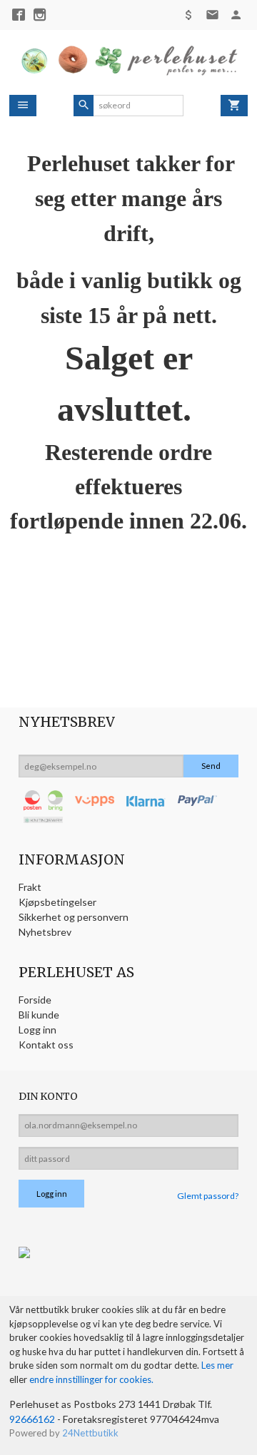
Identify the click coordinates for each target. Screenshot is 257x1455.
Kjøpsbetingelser (57, 902)
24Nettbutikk (90, 1433)
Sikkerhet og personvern (73, 917)
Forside (35, 1000)
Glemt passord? (207, 1195)
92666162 (32, 1419)
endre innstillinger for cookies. (91, 1379)
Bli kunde (39, 1015)
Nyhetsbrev (45, 932)
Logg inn (37, 1029)
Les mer (217, 1365)
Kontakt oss (46, 1044)
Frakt (30, 887)
